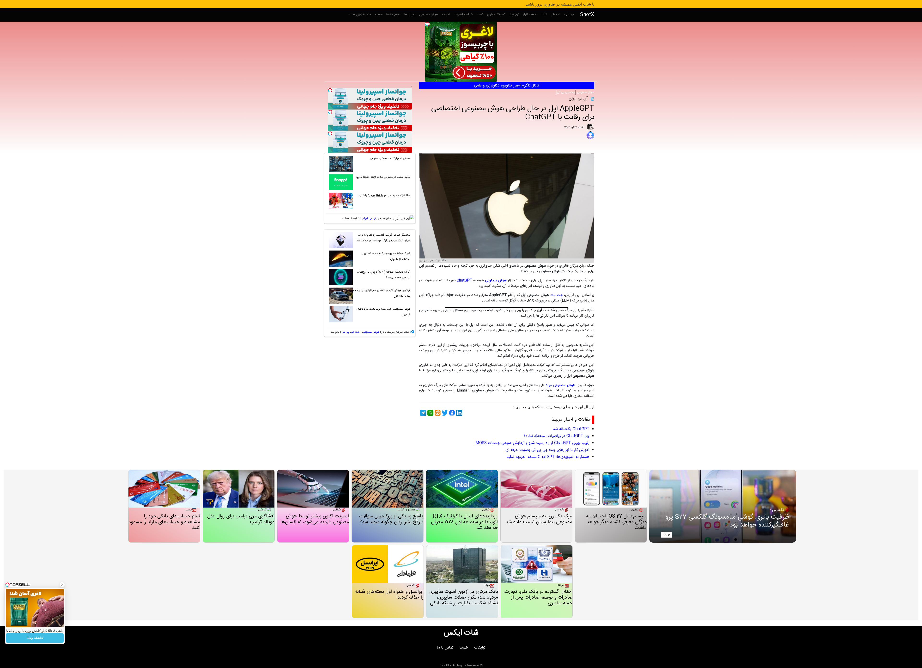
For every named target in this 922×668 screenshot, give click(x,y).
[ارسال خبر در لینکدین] (458, 413)
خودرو (378, 14)
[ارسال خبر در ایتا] (437, 413)
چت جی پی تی (566, 92)
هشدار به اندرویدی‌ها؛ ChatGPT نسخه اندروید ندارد (548, 457)
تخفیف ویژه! (35, 638)
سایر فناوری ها (361, 14)
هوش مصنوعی (428, 14)
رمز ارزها (409, 14)
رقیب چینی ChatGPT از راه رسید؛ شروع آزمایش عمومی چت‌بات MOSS (532, 443)
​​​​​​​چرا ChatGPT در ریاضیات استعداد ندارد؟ (556, 436)
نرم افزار (514, 14)
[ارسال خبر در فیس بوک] (451, 413)
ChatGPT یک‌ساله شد (571, 429)
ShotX (587, 15)
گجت (480, 14)
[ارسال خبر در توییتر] (444, 413)
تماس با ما (445, 647)
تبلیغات (479, 647)
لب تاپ (555, 14)
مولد (560, 385)
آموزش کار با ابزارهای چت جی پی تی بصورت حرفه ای (547, 450)
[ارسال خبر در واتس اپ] (429, 413)
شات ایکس (461, 633)
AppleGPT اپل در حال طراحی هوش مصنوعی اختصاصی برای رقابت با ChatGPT (512, 113)
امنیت (446, 14)
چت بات (556, 295)
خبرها (463, 647)
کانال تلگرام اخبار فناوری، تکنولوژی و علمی (506, 85)
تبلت (543, 14)
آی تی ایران (369, 218)
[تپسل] (427, 24)
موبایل (570, 14)
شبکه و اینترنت (463, 14)
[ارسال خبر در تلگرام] (422, 413)
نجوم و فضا (393, 14)
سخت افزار (530, 14)
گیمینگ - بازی (496, 14)
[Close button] (62, 584)
